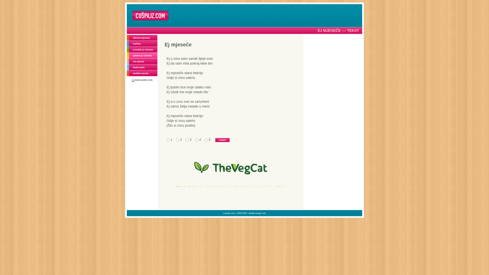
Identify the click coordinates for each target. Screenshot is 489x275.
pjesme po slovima (142, 55)
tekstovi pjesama (141, 38)
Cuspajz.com (150, 15)
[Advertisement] (266, 15)
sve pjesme (138, 61)
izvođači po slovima (143, 50)
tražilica (137, 44)
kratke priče (139, 67)
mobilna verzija (140, 73)
